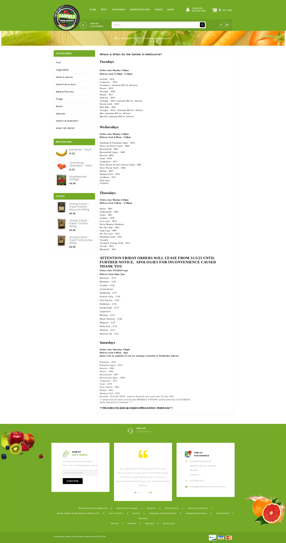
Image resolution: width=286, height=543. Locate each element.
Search (202, 24)
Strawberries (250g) (78, 178)
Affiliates (132, 523)
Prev (137, 492)
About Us (151, 508)
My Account (169, 523)
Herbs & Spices (64, 77)
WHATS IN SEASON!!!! (67, 120)
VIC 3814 (194, 470)
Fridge (159, 9)
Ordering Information (196, 513)
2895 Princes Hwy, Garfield (202, 466)
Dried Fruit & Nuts (66, 84)
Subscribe (73, 481)
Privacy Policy (172, 508)
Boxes (59, 106)
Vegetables (118, 9)
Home (93, 9)
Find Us (136, 513)
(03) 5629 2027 (197, 480)
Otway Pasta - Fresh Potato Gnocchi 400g (79, 206)
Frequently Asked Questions (163, 513)
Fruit (104, 9)
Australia (194, 474)
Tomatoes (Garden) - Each (81, 164)
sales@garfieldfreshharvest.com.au (208, 486)
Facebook (221, 24)
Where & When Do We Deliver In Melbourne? (146, 38)
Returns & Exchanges (127, 508)
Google (227, 24)
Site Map (143, 518)
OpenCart (70, 536)
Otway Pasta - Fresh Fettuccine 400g (81, 240)
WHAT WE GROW (65, 128)
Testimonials (222, 513)
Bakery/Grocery (140, 9)
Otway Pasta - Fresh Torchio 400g (79, 223)
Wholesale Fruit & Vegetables (93, 508)
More (170, 9)
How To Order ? (116, 513)
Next (148, 492)
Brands (114, 523)
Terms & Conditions (198, 508)
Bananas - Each (80, 149)
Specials (60, 113)
